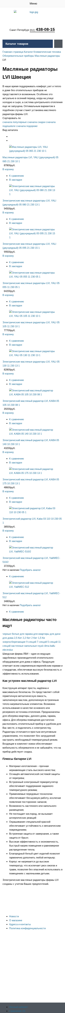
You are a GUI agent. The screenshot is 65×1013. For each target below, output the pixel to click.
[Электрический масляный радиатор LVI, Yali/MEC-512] (32, 586)
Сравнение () (17, 1011)
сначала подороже (27, 126)
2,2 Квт (27, 637)
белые (15, 633)
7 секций (42, 641)
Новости (14, 916)
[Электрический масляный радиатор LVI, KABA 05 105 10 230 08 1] (32, 394)
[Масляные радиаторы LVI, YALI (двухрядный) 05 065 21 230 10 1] (32, 150)
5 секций (53, 641)
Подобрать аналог (30, 569)
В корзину (8, 169)
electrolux (7, 649)
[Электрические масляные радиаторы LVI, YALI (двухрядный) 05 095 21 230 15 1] (32, 237)
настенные (17, 645)
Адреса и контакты (20, 924)
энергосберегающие (14, 641)
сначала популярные (14, 122)
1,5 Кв (41, 637)
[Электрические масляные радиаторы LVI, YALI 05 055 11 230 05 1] (32, 276)
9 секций (31, 641)
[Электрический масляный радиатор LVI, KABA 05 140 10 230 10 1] (32, 433)
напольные (30, 645)
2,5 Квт (18, 637)
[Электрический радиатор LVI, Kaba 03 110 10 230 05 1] (32, 512)
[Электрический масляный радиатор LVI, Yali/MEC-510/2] (32, 551)
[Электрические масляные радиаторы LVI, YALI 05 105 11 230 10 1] (32, 315)
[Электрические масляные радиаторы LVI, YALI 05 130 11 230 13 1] (32, 355)
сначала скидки (36, 122)
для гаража (26, 633)
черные (6, 633)
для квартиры (41, 633)
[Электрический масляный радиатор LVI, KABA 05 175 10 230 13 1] (32, 473)
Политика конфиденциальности (27, 928)
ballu (52, 645)
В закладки (15, 179)
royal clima (43, 645)
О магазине (15, 920)
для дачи (55, 633)
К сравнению (16, 175)
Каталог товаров (17, 43)
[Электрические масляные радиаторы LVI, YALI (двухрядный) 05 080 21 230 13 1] (32, 194)
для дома (7, 637)
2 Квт (34, 637)
